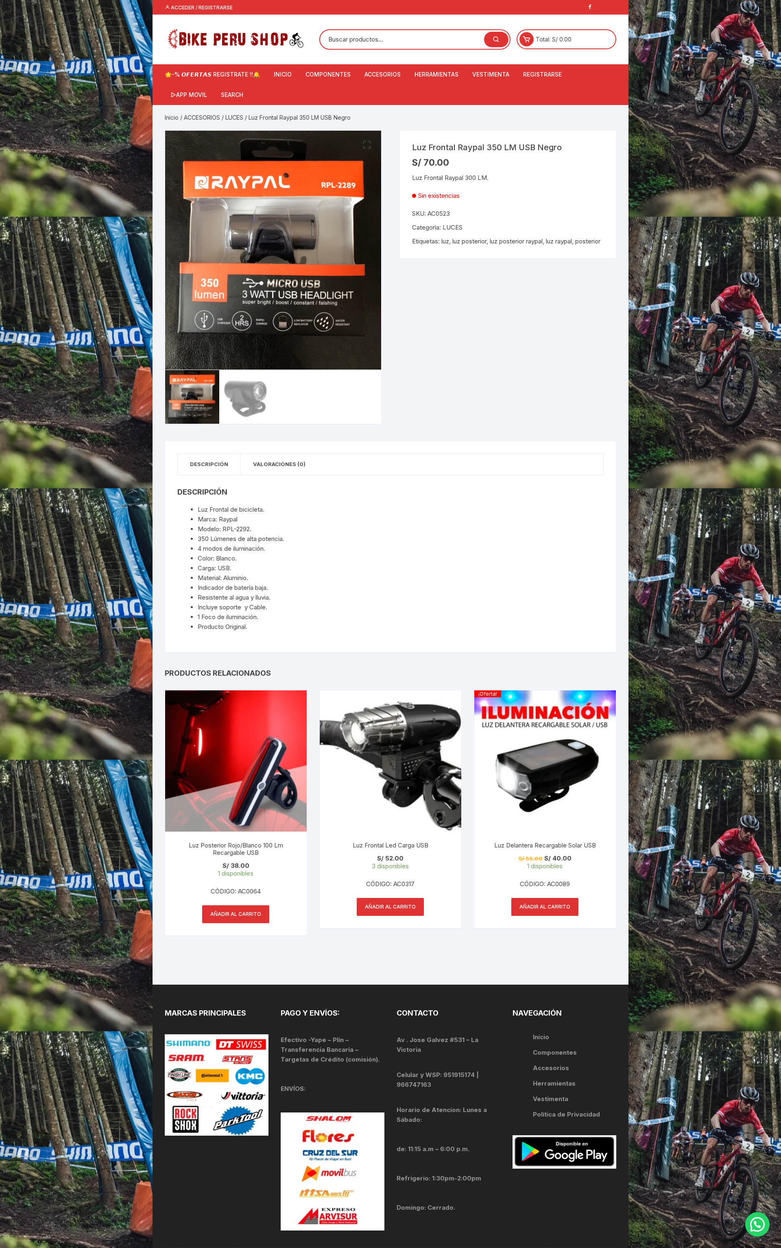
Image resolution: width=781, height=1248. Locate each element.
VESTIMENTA (490, 74)
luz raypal (559, 241)
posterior (587, 241)
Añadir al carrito (235, 914)
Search (232, 94)
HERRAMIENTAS (436, 74)
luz (445, 241)
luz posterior (469, 241)
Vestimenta (550, 1099)
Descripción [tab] (209, 464)
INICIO (283, 74)
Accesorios (551, 1068)
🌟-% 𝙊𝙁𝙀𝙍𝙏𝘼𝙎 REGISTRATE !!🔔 (212, 74)
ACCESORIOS (382, 74)
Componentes (555, 1052)
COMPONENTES (328, 74)
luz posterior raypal (516, 241)
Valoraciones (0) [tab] (279, 464)
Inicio (172, 117)
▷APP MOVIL (189, 94)
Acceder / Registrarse (201, 7)
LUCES (234, 117)
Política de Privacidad (566, 1114)
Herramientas (555, 1083)
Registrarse (542, 74)
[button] (367, 145)
